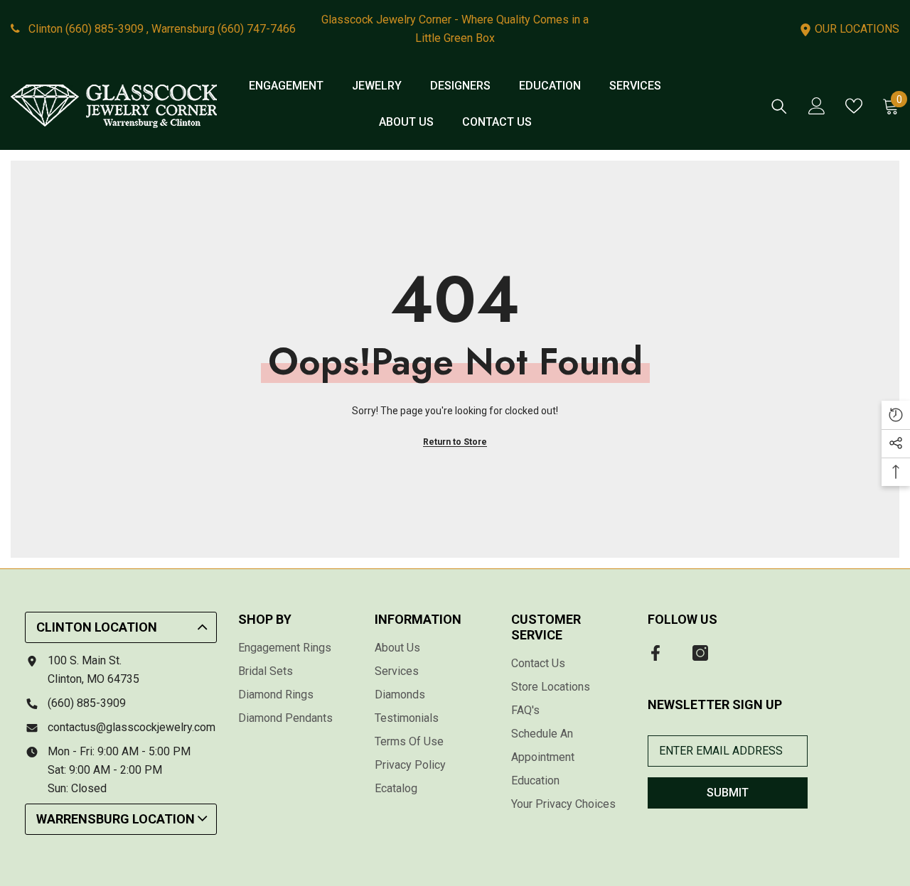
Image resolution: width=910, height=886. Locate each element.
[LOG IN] (816, 105)
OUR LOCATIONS (855, 29)
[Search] (779, 106)
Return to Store (455, 442)
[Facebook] (655, 653)
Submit (728, 792)
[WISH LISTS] (853, 105)
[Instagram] (700, 653)
